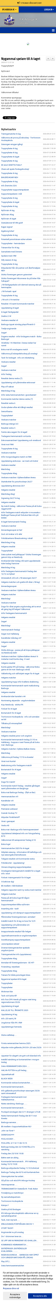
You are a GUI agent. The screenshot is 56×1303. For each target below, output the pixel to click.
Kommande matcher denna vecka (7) (17, 399)
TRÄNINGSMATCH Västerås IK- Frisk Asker (19, 1189)
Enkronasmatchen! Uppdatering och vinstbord (21, 440)
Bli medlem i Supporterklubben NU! (16, 1126)
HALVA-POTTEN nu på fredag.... (14, 1070)
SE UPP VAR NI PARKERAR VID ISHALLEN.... (19, 1240)
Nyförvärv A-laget (8, 219)
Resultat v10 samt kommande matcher (17, 304)
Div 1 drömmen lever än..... (12, 1236)
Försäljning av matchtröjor (12, 1193)
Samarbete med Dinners (11, 252)
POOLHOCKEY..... (8, 1139)
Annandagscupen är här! (11, 530)
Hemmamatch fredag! (10, 630)
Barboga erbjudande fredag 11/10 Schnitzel (20, 1168)
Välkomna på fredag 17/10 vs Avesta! (17, 757)
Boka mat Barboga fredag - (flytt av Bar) (18, 792)
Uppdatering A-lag (9, 1014)
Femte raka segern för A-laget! (14, 432)
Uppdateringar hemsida (11, 1027)
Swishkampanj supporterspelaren (15, 940)
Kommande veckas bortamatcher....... (17, 1083)
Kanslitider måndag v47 (11, 638)
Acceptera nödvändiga (14, 1296)
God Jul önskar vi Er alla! (11, 534)
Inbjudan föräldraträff (10, 817)
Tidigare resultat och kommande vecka (18, 859)
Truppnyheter (7, 983)
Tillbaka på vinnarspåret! (11, 723)
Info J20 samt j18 (8, 1018)
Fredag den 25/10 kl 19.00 (12, 1153)
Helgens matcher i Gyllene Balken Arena (18, 749)
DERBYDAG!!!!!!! (7, 1135)
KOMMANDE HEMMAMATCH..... (14, 1245)
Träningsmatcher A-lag (11, 134)
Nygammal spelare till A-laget (20, 59)
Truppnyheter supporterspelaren (15, 190)
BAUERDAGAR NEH (9, 177)
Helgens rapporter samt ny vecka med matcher (21, 890)
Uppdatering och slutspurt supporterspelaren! (21, 913)
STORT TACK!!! (7, 1228)
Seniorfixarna (6, 411)
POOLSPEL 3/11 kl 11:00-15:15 (14, 1143)
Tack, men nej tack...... (10, 1220)
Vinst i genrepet (8, 821)
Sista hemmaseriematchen (12, 1266)
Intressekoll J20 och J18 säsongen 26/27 (19, 578)
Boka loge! (5, 844)
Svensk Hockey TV (9, 813)
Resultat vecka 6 (8, 403)
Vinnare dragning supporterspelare (16, 867)
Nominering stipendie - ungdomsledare (18, 700)
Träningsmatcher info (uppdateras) (16, 954)
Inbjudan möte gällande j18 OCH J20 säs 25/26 (21, 1047)
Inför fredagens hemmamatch (14, 613)
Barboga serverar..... (9, 1122)
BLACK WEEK (7, 1078)
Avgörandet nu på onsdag (12, 1232)
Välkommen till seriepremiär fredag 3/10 (18, 840)
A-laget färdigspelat (10, 312)
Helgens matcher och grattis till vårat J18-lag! (20, 582)
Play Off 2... (6, 1261)
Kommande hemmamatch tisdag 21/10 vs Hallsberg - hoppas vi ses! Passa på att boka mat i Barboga (20, 742)
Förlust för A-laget (9, 709)
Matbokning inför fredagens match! (16, 765)
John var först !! (7, 1131)
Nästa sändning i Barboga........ (14, 1104)
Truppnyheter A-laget (10, 157)
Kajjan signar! (7, 227)
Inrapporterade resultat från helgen (16, 931)
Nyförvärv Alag (7, 214)
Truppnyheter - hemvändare (13, 243)
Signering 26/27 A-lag (10, 498)
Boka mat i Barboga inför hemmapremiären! (20, 829)
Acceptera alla (40, 1296)
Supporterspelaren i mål (11, 194)
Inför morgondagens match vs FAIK (16, 457)
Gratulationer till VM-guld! (12, 223)
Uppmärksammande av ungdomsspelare (19, 936)
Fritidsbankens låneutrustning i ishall (17, 538)
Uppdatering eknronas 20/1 (13, 486)
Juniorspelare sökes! (10, 944)
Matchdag (5, 469)
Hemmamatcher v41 (9, 796)
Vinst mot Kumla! (8, 761)
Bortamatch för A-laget (11, 713)
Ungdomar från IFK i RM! (11, 1023)
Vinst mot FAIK (7, 444)
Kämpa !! (5, 1205)
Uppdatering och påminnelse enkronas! (18, 382)
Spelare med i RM (8, 256)
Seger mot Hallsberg (10, 634)
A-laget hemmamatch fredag (13, 522)
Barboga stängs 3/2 (9, 424)
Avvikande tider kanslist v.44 (13, 696)
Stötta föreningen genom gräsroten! (16, 274)
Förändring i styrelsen (10, 967)
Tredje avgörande (8, 328)
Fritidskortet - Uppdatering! (12, 863)
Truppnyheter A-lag (9, 148)
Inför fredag (6, 374)
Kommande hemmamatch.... (13, 1087)
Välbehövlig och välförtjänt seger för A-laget (20, 673)
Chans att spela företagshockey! (15, 169)
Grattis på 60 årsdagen (11, 1209)
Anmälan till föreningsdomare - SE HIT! (17, 963)
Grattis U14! (6, 316)
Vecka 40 (5, 825)
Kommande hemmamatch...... (13, 1108)
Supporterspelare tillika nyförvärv (15, 904)
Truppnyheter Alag (9, 473)
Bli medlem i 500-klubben (12, 886)
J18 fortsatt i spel (8, 291)
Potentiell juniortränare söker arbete (16, 239)
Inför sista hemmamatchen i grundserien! (18, 395)
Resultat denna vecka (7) (11, 378)
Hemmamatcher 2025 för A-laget (15, 848)
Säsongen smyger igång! (12, 144)
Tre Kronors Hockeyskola (12, 1201)
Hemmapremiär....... (9, 1185)
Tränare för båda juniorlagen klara (15, 975)
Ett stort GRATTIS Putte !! (11, 165)
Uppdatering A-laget (10, 308)
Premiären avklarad (9, 809)
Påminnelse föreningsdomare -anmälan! (18, 917)
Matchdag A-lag (8, 391)
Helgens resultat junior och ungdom (16, 736)
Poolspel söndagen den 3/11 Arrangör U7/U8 (20, 1112)
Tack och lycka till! (9, 996)
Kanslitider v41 (7, 801)
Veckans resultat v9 (9, 320)
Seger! (4, 333)
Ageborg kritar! (7, 231)
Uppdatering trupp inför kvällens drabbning (20, 682)
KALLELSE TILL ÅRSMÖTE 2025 (14, 1010)
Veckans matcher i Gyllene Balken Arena (18, 477)
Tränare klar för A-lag (10, 247)
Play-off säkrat (7, 387)
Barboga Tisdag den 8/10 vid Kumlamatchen (20, 1172)
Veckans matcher (8, 370)
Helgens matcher (8, 594)
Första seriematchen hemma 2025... (16, 1043)
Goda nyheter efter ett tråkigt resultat (17, 407)
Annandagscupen (9, 586)
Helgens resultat (8, 490)
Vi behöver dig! (7, 882)
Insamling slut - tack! (10, 909)
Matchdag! (5, 599)
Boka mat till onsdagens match (14, 349)
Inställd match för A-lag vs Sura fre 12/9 (18, 921)
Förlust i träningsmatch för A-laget (16, 877)
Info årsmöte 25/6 (9, 186)
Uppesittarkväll (7, 1074)
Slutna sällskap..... (9, 1035)
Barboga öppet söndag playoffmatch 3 (18, 324)
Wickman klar (7, 991)
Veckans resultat (8, 362)
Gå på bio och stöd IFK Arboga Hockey (18, 1180)
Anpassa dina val (11, 1288)
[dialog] (28, 1285)
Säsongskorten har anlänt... (13, 1176)
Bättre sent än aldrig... (10, 1158)
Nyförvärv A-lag (7, 210)
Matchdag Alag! (8, 494)
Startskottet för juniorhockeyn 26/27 (16, 482)
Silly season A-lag (9, 260)
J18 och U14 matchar (10, 300)
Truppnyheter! (7, 415)
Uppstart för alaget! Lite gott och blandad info (21, 1056)
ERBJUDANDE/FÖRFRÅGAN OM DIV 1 (17, 1224)
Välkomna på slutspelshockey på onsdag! (19, 354)
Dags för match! (8, 782)
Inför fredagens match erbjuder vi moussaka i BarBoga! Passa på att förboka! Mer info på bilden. (20, 515)
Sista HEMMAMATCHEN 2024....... (15, 1066)
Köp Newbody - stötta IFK (12, 705)
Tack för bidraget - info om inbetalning (17, 358)
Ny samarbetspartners (10, 1197)
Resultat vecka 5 (8, 428)
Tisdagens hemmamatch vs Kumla (16, 436)
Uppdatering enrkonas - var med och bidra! (19, 461)
